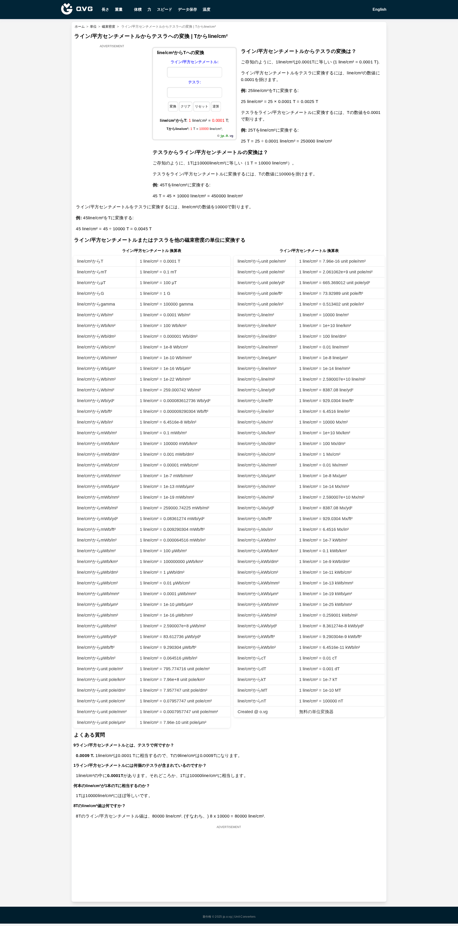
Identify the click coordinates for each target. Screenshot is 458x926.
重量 (119, 9)
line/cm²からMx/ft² (255, 518)
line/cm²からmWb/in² (97, 540)
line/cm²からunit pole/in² (260, 304)
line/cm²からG (90, 293)
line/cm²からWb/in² (95, 422)
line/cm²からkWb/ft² (256, 636)
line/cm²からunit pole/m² (100, 668)
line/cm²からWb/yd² (95, 400)
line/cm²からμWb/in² (96, 658)
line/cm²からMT (252, 690)
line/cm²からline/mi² (256, 379)
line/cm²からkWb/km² (258, 550)
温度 (206, 9)
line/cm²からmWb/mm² (98, 475)
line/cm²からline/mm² (258, 347)
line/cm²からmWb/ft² (96, 529)
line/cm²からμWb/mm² (98, 593)
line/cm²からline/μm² (257, 357)
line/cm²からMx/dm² (257, 443)
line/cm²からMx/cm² (256, 454)
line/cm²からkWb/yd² (257, 626)
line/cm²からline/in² (256, 411)
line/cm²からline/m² (256, 314)
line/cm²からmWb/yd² (97, 518)
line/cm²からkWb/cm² (258, 572)
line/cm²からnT (252, 701)
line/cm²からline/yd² (256, 390)
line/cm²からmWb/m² (97, 432)
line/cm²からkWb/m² (257, 540)
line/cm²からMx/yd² (256, 508)
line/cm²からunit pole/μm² (101, 722)
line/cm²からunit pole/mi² (261, 272)
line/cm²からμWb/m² (96, 550)
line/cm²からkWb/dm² (258, 561)
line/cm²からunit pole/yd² (261, 282)
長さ (105, 9)
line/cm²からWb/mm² (97, 357)
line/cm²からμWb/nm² (97, 615)
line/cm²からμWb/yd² (97, 636)
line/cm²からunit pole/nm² (262, 261)
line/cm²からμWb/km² (97, 561)
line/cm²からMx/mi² (256, 497)
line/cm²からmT (92, 272)
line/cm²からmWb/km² (98, 443)
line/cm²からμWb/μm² (97, 604)
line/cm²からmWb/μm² (98, 486)
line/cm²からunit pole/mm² (102, 711)
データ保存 (187, 9)
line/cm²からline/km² (257, 325)
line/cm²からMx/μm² (257, 475)
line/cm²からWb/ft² (94, 411)
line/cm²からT (90, 261)
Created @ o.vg (253, 711)
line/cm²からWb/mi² (95, 390)
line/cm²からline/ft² (255, 400)
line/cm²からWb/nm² (96, 379)
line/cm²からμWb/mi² (97, 626)
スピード (164, 9)
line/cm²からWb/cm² (96, 347)
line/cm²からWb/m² (95, 314)
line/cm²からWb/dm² (96, 336)
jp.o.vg (227, 916)
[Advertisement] (112, 120)
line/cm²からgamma (96, 304)
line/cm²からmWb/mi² (97, 508)
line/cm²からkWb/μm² (258, 593)
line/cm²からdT (252, 668)
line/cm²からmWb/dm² (98, 454)
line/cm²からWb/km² (96, 325)
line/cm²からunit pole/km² (101, 679)
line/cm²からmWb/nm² (98, 497)
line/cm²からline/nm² (257, 368)
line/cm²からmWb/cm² (98, 465)
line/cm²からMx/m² (255, 422)
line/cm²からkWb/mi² (257, 615)
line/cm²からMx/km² (256, 432)
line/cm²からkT (252, 679)
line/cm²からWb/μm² (96, 368)
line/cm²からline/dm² (257, 336)
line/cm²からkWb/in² (257, 647)
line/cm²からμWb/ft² (95, 647)
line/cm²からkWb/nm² (258, 604)
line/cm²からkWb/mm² (259, 583)
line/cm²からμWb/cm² (97, 583)
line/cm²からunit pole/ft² (260, 293)
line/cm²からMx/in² (255, 529)
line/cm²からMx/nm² (257, 486)
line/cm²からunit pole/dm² (101, 690)
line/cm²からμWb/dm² (97, 572)
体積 (138, 9)
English (379, 9)
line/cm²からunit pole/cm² (101, 701)
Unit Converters (245, 916)
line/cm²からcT (252, 658)
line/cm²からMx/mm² (257, 465)
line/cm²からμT (91, 282)
